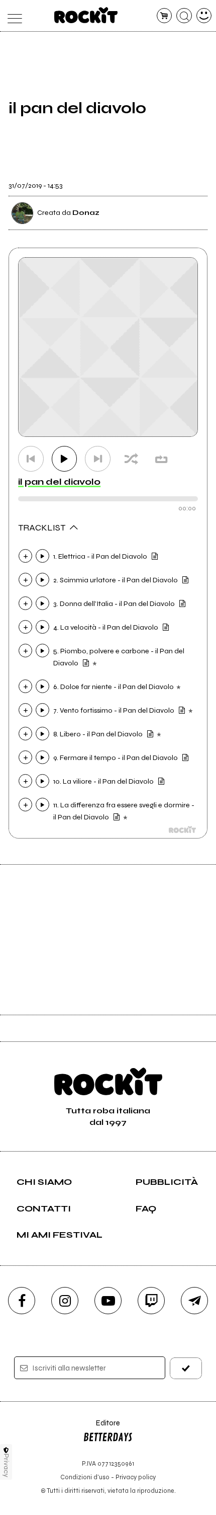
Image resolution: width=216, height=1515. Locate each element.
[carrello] (164, 16)
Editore (101, 1427)
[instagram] (64, 1300)
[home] (86, 15)
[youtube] (108, 1300)
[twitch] (151, 1300)
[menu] (12, 16)
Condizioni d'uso (85, 1477)
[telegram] (194, 1300)
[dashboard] (204, 16)
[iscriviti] (186, 1368)
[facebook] (21, 1300)
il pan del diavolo (59, 481)
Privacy (6, 1465)
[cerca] (184, 16)
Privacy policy (136, 1477)
